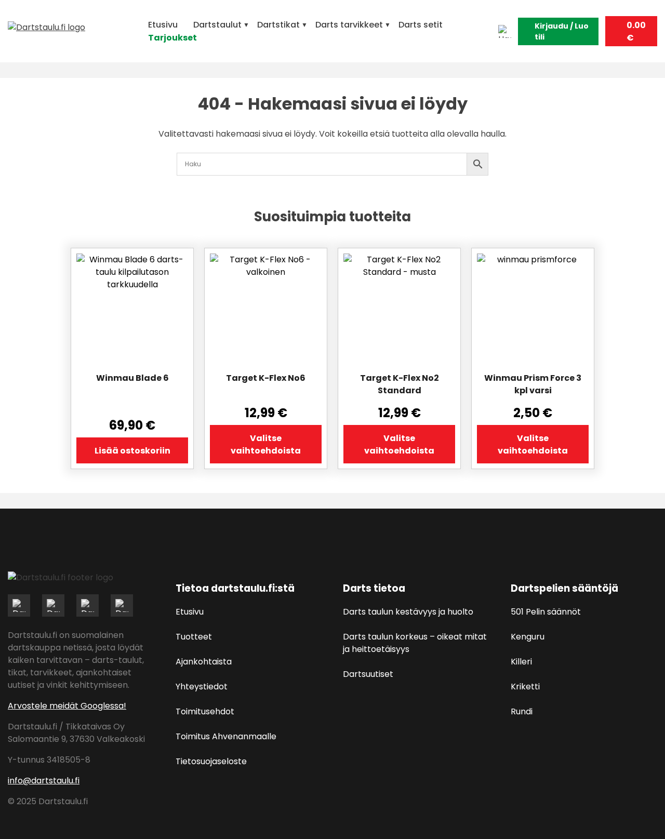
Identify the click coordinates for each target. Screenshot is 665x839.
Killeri (521, 662)
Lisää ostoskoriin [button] (132, 451)
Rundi (522, 711)
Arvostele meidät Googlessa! (67, 706)
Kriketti (525, 686)
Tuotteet (194, 637)
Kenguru (527, 637)
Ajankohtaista (204, 662)
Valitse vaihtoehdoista (266, 444)
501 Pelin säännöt (546, 612)
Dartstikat (278, 25)
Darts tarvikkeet (349, 25)
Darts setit (420, 25)
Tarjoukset (172, 38)
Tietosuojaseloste (211, 761)
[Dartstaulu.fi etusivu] (73, 31)
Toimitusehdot (205, 711)
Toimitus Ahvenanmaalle (226, 736)
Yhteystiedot (202, 686)
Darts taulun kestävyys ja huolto (408, 612)
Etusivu (163, 25)
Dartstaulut (217, 25)
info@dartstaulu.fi (43, 781)
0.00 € (636, 31)
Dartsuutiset (368, 674)
